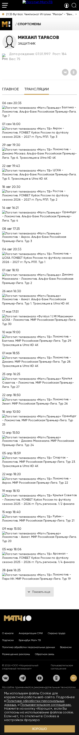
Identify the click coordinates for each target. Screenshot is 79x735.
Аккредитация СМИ (31, 633)
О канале (8, 633)
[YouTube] (39, 678)
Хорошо (39, 729)
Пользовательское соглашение (62, 667)
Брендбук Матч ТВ (30, 640)
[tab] (10, 89)
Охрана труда (56, 633)
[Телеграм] (22, 678)
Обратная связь (44, 654)
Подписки (8, 640)
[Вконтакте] (65, 72)
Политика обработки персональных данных (28, 647)
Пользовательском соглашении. (45, 705)
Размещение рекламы (16, 654)
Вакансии (66, 647)
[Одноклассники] (73, 72)
